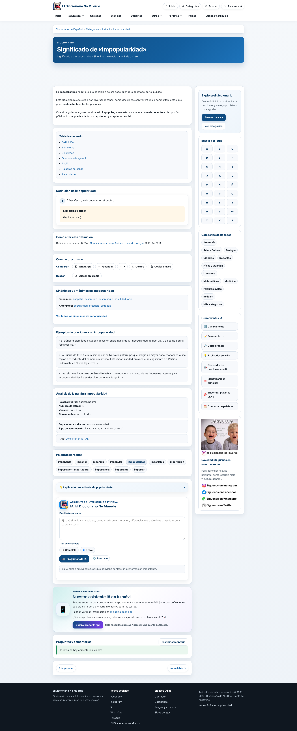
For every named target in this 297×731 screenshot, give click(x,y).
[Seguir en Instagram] (219, 485)
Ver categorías (213, 126)
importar (139, 469)
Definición (68, 142)
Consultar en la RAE (77, 438)
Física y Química (213, 265)
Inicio (58, 15)
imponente (64, 461)
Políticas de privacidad (219, 705)
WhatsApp (116, 712)
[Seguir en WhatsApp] (219, 499)
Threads (115, 717)
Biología (231, 250)
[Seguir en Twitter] (219, 505)
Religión (208, 296)
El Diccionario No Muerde (125, 723)
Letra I (106, 29)
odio (130, 299)
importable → (178, 668)
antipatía (78, 299)
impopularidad (121, 29)
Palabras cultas (212, 288)
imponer (82, 461)
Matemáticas (211, 281)
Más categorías (212, 304)
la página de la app (121, 611)
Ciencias (208, 257)
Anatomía (209, 242)
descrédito (91, 299)
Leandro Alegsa (135, 243)
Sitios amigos (162, 712)
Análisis (66, 163)
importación (177, 461)
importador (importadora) (74, 469)
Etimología (68, 147)
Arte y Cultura (211, 250)
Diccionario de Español (69, 29)
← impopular (66, 668)
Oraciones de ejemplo (74, 158)
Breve (89, 549)
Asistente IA (69, 174)
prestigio (94, 305)
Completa (70, 549)
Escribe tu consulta (70, 513)
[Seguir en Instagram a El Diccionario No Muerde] (219, 437)
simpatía (106, 305)
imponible (99, 461)
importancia (102, 469)
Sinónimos (68, 152)
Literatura (209, 273)
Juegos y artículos (217, 15)
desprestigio (106, 299)
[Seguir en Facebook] (219, 492)
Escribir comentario (173, 641)
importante (122, 469)
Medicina (230, 281)
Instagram (116, 701)
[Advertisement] (148, 73)
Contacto (160, 696)
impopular (116, 461)
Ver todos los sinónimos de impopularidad (81, 316)
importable (157, 461)
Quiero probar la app (87, 624)
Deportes (225, 257)
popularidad (81, 305)
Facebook (116, 696)
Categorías (92, 29)
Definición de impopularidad (106, 243)
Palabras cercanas (72, 168)
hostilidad (120, 299)
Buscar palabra (214, 117)
